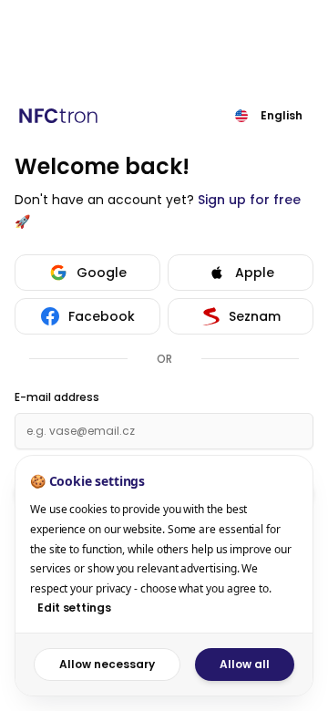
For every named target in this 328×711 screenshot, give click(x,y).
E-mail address (57, 397)
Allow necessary (107, 664)
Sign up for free (249, 200)
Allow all (245, 664)
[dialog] (164, 575)
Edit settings (74, 607)
